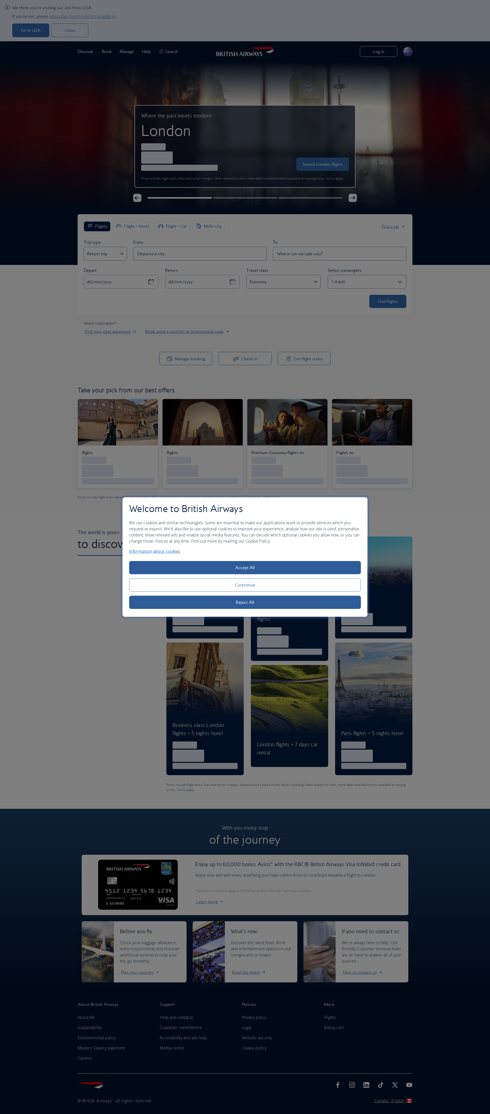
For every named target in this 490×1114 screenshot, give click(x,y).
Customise (245, 584)
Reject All (245, 602)
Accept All (245, 567)
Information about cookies (154, 551)
